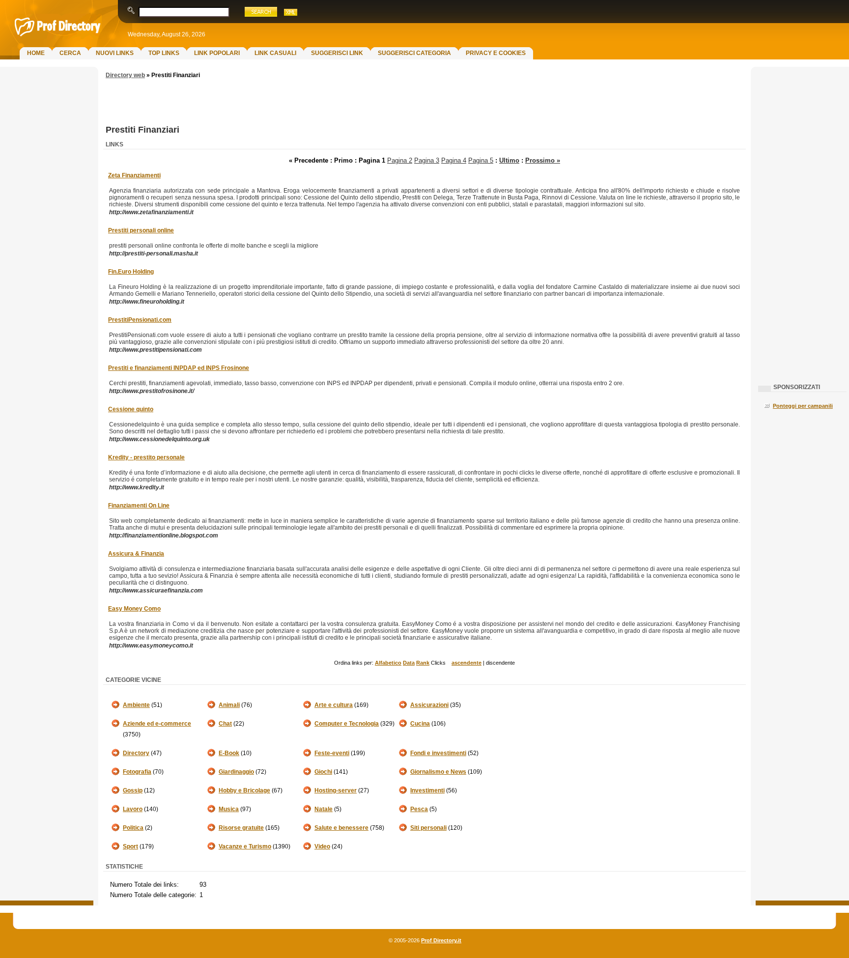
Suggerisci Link (337, 53)
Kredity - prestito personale (146, 457)
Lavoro (132, 809)
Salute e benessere (341, 827)
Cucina (420, 723)
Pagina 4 (453, 160)
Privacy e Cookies (496, 53)
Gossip (132, 790)
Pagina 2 (399, 160)
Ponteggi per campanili (803, 406)
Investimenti (427, 790)
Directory (136, 753)
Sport (130, 846)
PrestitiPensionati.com (139, 319)
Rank (422, 663)
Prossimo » (542, 160)
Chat (225, 723)
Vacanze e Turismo (245, 846)
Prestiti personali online (141, 230)
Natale (323, 809)
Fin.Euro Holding (131, 271)
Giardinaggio (236, 771)
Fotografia (137, 771)
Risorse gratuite (241, 827)
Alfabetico (388, 663)
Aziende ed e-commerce (157, 723)
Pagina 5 (480, 160)
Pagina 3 (426, 160)
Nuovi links (115, 53)
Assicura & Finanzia (136, 553)
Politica (133, 827)
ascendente (466, 663)
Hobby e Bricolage (244, 790)
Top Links (163, 53)
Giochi (323, 771)
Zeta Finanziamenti (134, 175)
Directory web (125, 75)
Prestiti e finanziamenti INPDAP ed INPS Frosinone (178, 368)
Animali (229, 705)
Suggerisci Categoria (414, 53)
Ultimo (509, 160)
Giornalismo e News (438, 771)
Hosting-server (335, 790)
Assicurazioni (429, 705)
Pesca (419, 809)
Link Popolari (217, 53)
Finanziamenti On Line (139, 505)
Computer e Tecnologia (346, 723)
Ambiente (136, 705)
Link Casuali (275, 53)
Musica (229, 809)
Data (409, 663)
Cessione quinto (130, 409)
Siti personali (428, 827)
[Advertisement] (46, 229)
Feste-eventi (331, 753)
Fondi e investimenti (438, 753)
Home (36, 53)
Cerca (70, 53)
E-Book (229, 753)
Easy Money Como (134, 608)
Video (322, 846)
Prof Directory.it (441, 940)
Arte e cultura (333, 705)
